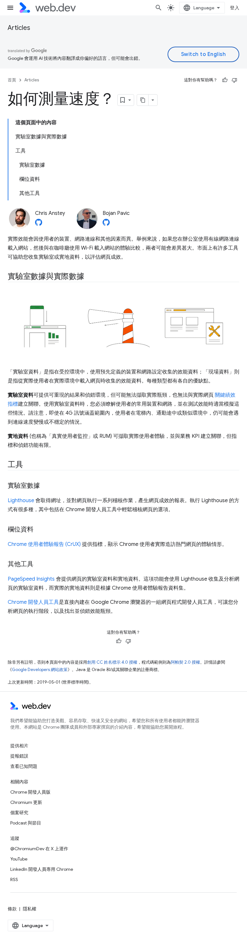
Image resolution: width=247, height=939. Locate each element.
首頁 (12, 80)
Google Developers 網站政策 (40, 669)
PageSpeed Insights (31, 579)
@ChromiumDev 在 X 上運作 (39, 849)
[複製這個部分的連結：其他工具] (39, 564)
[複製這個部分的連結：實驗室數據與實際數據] (90, 277)
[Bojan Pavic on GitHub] (106, 224)
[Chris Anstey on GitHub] (38, 224)
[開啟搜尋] (158, 8)
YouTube (18, 859)
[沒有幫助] (234, 80)
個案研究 (19, 812)
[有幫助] (225, 80)
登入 (234, 8)
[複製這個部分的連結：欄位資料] (39, 530)
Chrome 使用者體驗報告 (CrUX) (44, 544)
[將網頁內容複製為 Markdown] (143, 100)
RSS (14, 879)
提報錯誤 (19, 756)
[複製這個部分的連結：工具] (29, 465)
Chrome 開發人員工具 (33, 602)
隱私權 (29, 908)
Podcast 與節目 (25, 823)
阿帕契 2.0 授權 (185, 662)
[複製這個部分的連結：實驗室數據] (45, 486)
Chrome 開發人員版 (30, 792)
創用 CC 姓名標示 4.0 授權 (112, 662)
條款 (12, 908)
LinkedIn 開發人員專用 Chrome (41, 869)
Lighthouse (21, 500)
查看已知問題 (23, 766)
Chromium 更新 (26, 802)
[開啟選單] (10, 7)
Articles (19, 28)
